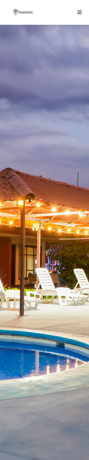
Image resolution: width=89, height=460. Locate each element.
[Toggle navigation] (79, 12)
